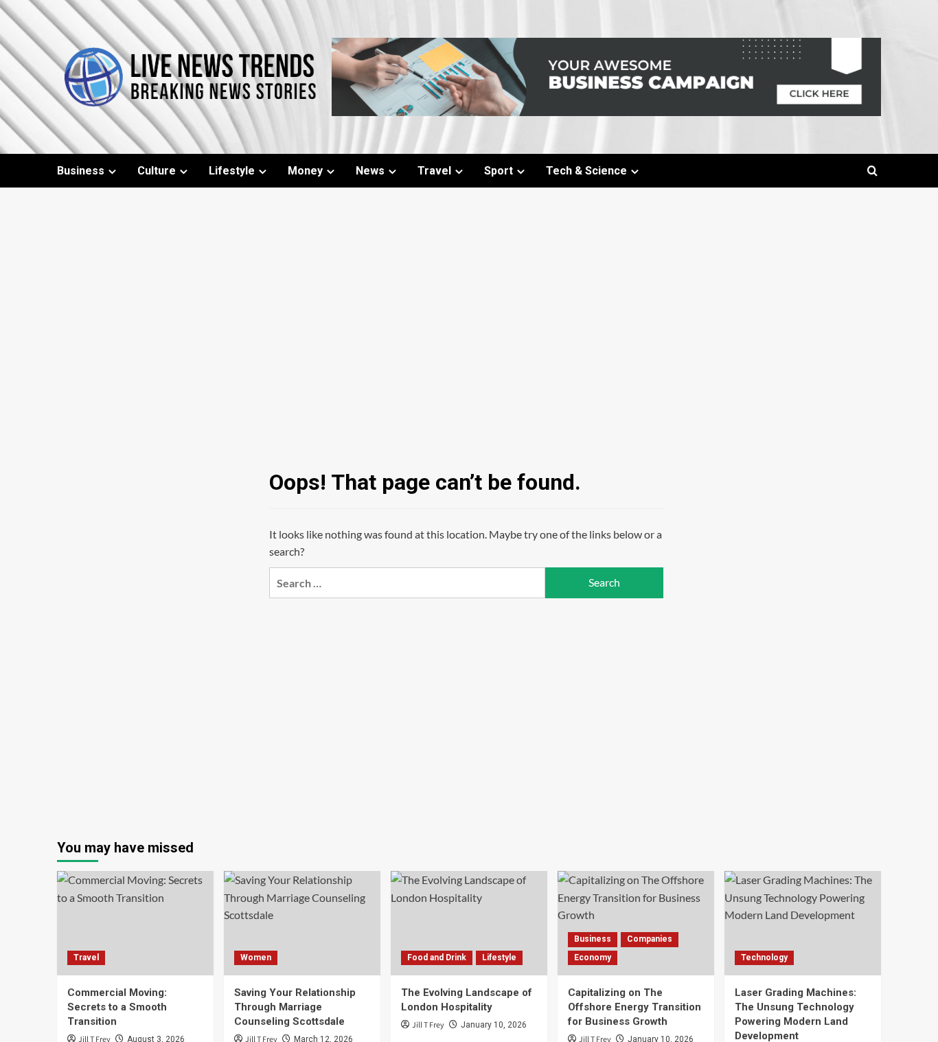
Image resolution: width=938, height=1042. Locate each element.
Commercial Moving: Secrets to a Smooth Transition (117, 1007)
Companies (649, 939)
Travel (434, 170)
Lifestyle (232, 170)
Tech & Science (586, 170)
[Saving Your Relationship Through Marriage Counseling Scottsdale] (302, 923)
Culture (156, 170)
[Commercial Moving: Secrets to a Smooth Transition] (135, 923)
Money (305, 170)
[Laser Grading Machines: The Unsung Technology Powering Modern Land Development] (802, 923)
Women (255, 957)
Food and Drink (436, 957)
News (370, 170)
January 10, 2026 (494, 1025)
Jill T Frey (428, 1025)
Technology (764, 957)
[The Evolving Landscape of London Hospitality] (469, 923)
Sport (498, 170)
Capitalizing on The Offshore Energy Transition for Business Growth (634, 1007)
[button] (872, 171)
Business (80, 170)
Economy (592, 957)
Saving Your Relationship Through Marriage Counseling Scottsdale (295, 1007)
